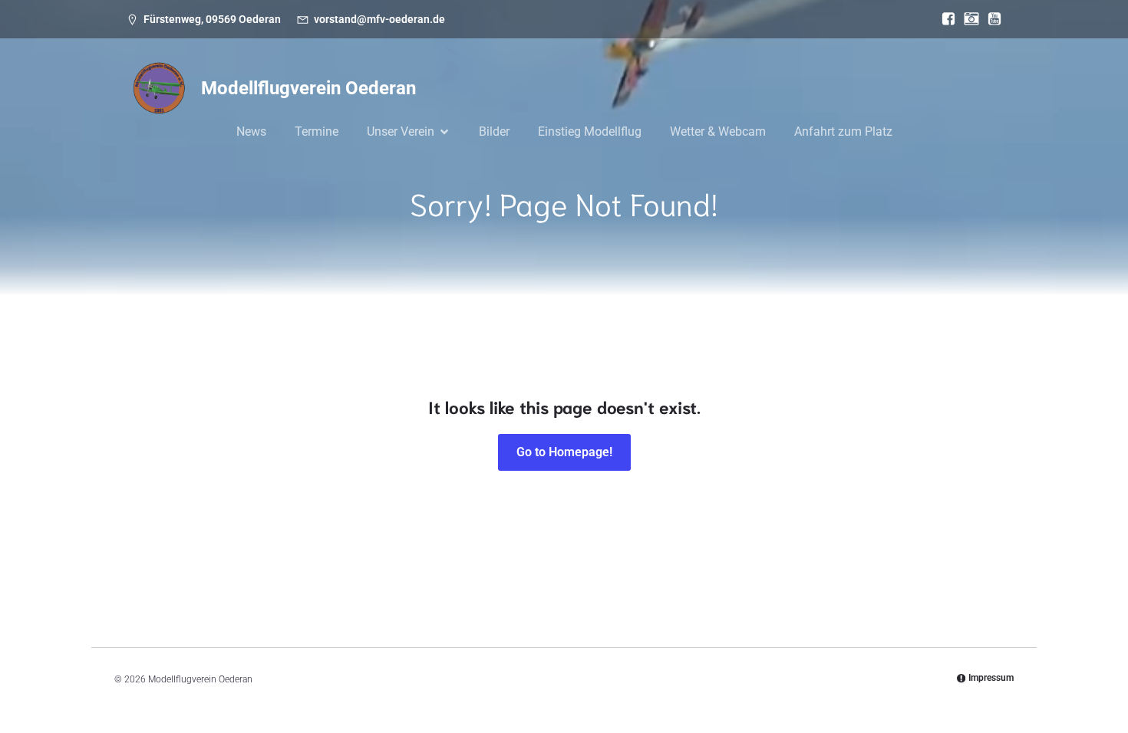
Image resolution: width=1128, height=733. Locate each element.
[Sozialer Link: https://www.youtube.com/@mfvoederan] (990, 19)
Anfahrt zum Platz (843, 131)
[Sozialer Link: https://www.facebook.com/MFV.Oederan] (944, 19)
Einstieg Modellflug (590, 131)
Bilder (494, 131)
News (251, 131)
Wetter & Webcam (718, 131)
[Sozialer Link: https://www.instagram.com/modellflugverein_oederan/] (967, 19)
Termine (316, 131)
